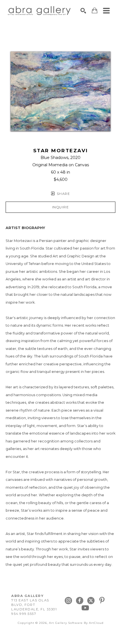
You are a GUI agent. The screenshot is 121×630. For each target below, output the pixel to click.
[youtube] (85, 607)
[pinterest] (102, 600)
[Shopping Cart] (94, 10)
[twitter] (91, 600)
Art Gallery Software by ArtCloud (76, 623)
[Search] (83, 10)
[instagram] (68, 600)
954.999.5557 (23, 614)
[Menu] (106, 10)
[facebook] (79, 600)
